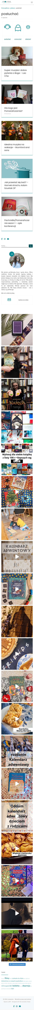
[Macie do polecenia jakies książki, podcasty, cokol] (17, 330)
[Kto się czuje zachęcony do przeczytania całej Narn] (17, 362)
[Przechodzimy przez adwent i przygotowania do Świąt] (17, 783)
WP (10, 1001)
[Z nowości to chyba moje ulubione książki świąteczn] (17, 492)
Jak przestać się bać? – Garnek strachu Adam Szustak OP (16, 185)
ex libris (5, 983)
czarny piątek (15, 983)
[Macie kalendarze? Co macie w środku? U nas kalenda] (17, 556)
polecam (12, 8)
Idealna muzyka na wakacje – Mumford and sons (16, 147)
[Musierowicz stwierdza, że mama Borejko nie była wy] (17, 719)
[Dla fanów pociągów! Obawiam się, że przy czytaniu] (17, 589)
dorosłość (10, 983)
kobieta (16, 986)
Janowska (10, 999)
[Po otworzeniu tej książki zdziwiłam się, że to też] (17, 686)
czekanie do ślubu (17, 978)
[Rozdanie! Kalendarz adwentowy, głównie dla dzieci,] (17, 816)
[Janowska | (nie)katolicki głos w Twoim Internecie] (6, 2)
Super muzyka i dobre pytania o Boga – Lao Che (15, 73)
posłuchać (7, 39)
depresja (26, 986)
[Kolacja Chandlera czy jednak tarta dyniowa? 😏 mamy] (17, 654)
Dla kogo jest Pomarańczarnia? (13, 109)
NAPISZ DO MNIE (23, 300)
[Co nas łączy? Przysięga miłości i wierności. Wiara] (17, 945)
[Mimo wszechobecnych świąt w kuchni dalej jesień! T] (17, 848)
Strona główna (5, 8)
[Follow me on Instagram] (5, 239)
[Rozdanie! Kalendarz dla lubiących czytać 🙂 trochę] (17, 751)
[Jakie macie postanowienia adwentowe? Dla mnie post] (17, 524)
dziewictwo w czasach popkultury (12, 981)
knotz (21, 986)
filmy (7, 978)
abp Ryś (29, 983)
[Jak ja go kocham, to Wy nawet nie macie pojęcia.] (17, 913)
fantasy (2, 978)
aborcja (30, 981)
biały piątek (25, 981)
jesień (2, 983)
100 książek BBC (6, 986)
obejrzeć (28, 39)
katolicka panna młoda (22, 983)
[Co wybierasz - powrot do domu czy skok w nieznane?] (17, 394)
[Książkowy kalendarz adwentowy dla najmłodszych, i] (17, 881)
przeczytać (17, 39)
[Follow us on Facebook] (1, 239)
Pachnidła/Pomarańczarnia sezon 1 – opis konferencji (17, 223)
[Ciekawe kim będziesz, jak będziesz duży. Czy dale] (17, 621)
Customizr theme (26, 1001)
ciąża (12, 988)
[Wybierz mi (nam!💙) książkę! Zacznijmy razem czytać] (17, 427)
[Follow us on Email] (8, 239)
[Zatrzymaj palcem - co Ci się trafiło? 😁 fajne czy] (17, 459)
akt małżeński (27, 978)
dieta (11, 978)
